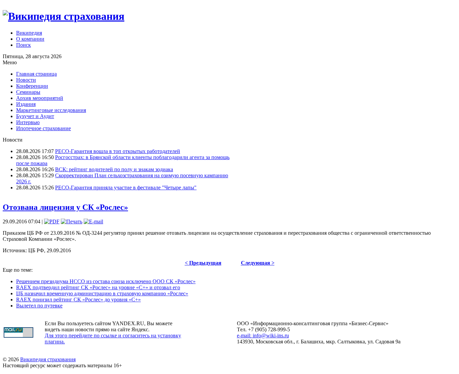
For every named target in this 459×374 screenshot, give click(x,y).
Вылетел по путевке (39, 305)
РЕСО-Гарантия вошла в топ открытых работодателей (117, 151)
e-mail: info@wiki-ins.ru (263, 335)
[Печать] (71, 221)
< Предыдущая (203, 263)
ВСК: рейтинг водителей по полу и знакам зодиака (114, 169)
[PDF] (51, 221)
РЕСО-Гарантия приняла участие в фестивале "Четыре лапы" (126, 187)
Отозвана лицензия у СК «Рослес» (65, 207)
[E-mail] (93, 221)
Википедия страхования (48, 359)
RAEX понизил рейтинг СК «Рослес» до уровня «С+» (78, 299)
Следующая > (258, 263)
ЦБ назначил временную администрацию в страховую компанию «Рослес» (102, 293)
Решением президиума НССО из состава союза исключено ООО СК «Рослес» (106, 281)
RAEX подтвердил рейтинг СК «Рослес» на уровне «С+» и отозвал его (98, 287)
